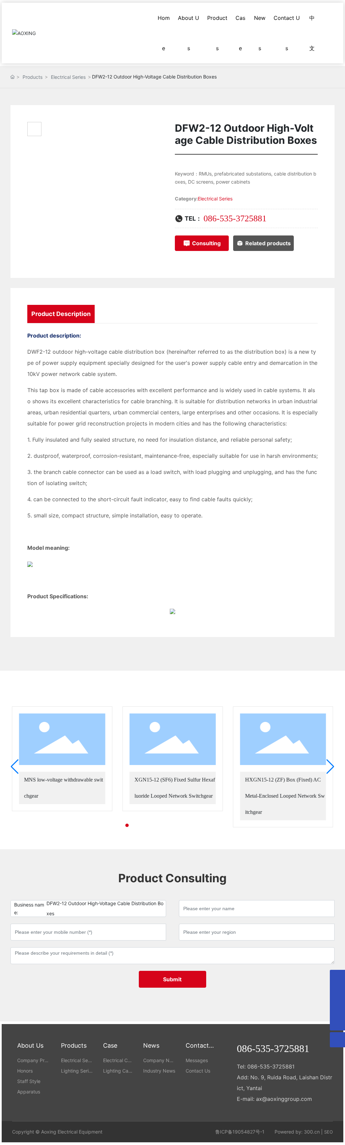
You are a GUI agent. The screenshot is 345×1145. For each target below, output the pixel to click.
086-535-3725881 (234, 218)
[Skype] (337, 977)
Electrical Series (68, 77)
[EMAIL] (337, 992)
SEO (328, 1132)
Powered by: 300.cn (297, 1132)
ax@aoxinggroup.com (284, 1098)
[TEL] (337, 1007)
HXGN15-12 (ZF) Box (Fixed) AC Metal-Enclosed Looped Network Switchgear (285, 796)
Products (32, 77)
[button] (121, 825)
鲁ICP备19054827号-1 (239, 1132)
